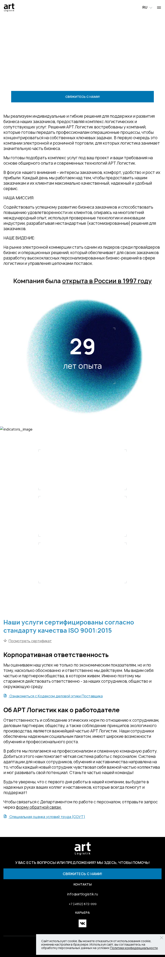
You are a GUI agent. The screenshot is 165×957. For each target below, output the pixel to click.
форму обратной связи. (39, 807)
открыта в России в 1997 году (107, 281)
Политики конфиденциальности (134, 948)
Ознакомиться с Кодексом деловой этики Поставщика (56, 696)
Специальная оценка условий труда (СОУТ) (47, 816)
